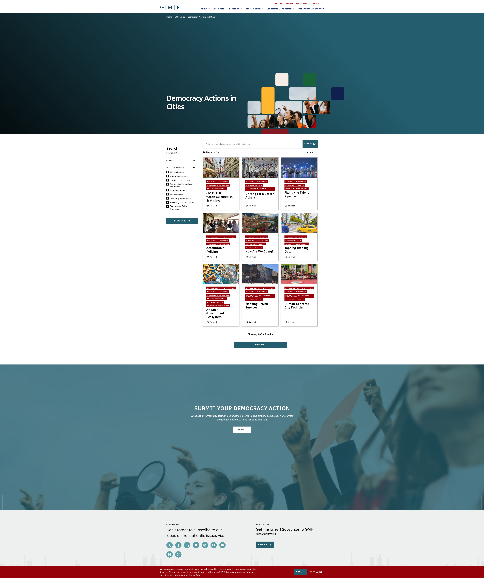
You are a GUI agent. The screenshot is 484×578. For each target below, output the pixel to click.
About (204, 8)
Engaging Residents (178, 190)
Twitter (169, 545)
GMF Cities (179, 17)
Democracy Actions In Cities (201, 17)
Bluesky (169, 554)
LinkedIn (187, 545)
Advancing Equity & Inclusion (221, 237)
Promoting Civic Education (182, 202)
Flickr (213, 545)
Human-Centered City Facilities (296, 305)
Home (169, 17)
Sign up (262, 545)
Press (306, 3)
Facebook (178, 545)
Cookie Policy (195, 575)
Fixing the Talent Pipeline (296, 194)
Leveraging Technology (180, 198)
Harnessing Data (177, 194)
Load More (260, 345)
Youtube (196, 545)
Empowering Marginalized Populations (181, 185)
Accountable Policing (215, 249)
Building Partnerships (179, 176)
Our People (218, 8)
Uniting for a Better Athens (259, 195)
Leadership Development (279, 8)
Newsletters (292, 3)
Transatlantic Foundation (311, 8)
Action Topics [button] (175, 167)
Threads (178, 554)
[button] (322, 3)
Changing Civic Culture (180, 180)
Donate (316, 3)
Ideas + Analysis (253, 8)
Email (222, 545)
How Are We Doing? (259, 251)
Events (278, 3)
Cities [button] (170, 160)
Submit (242, 430)
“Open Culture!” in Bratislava (219, 198)
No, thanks (315, 572)
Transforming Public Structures (178, 207)
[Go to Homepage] (169, 7)
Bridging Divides (177, 172)
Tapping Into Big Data (296, 249)
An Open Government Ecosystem (215, 313)
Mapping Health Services (256, 305)
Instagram (205, 545)
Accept (300, 572)
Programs (234, 8)
